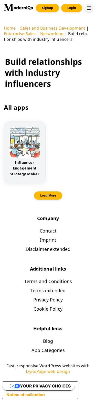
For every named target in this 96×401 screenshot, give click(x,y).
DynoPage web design (48, 371)
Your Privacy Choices (45, 385)
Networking (52, 34)
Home (10, 28)
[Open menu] (88, 8)
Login (71, 8)
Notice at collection (25, 394)
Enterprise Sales (20, 34)
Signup (47, 8)
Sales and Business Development (52, 28)
